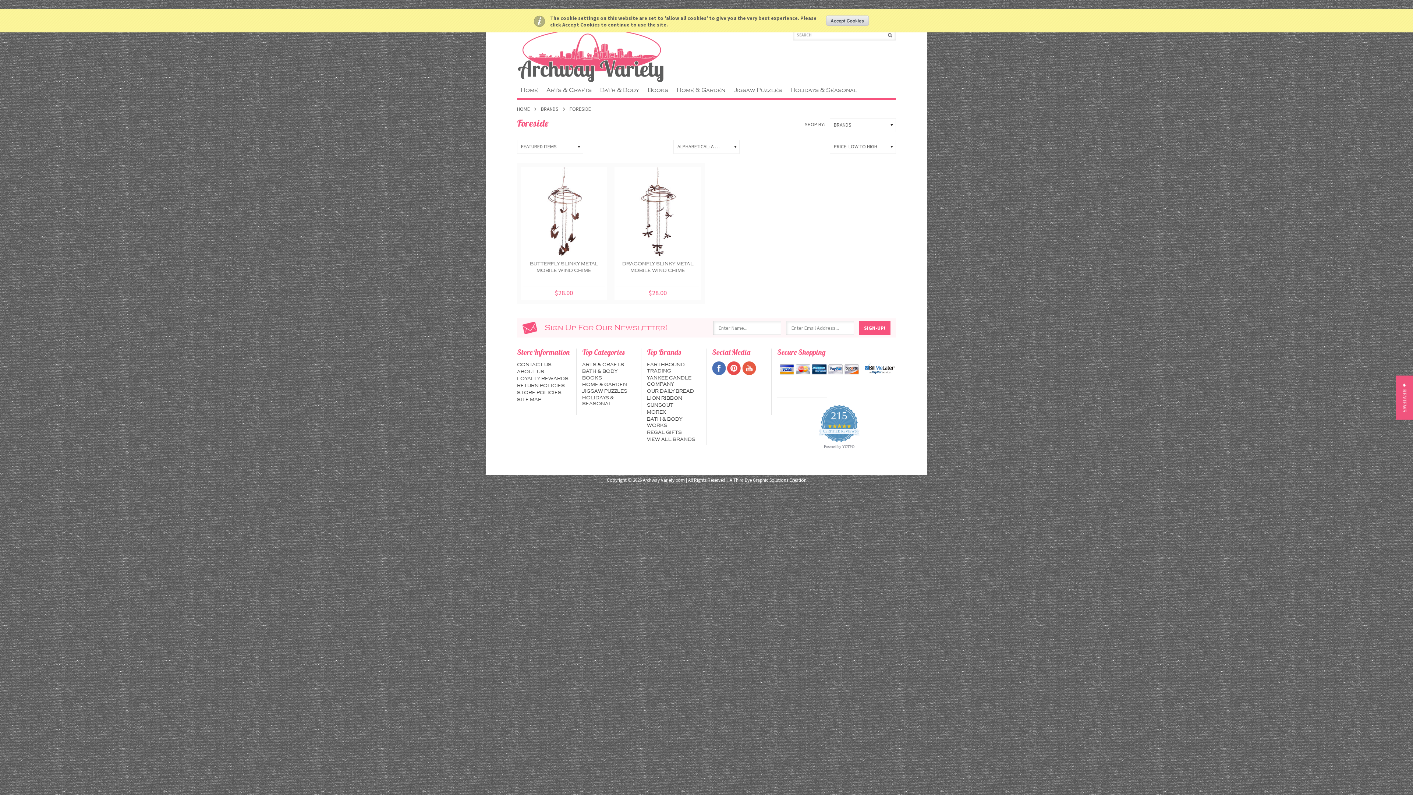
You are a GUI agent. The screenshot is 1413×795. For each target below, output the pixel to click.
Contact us (534, 364)
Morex (656, 412)
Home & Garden (701, 90)
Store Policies (539, 392)
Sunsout (660, 405)
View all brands (671, 439)
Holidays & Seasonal (823, 90)
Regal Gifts (664, 432)
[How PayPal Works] (879, 368)
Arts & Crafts (569, 90)
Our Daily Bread (670, 391)
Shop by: (815, 124)
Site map (529, 399)
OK (847, 20)
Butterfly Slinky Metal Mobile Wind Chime (564, 267)
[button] (1404, 397)
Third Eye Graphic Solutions (760, 480)
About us (530, 371)
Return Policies (541, 385)
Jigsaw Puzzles (758, 90)
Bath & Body (619, 90)
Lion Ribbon (664, 398)
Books (658, 90)
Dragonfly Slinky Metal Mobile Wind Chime (658, 267)
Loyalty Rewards (543, 378)
